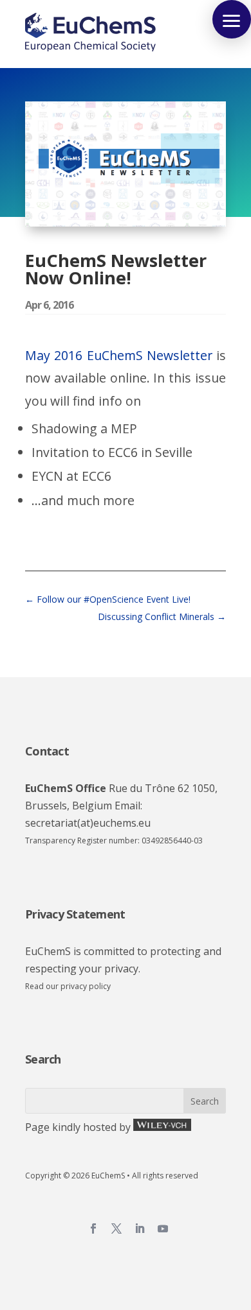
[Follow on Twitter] (116, 1228)
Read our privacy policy (68, 986)
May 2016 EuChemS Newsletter (118, 355)
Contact (47, 751)
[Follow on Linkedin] (139, 1228)
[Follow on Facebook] (93, 1228)
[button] (231, 19)
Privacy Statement (75, 914)
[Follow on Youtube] (163, 1228)
